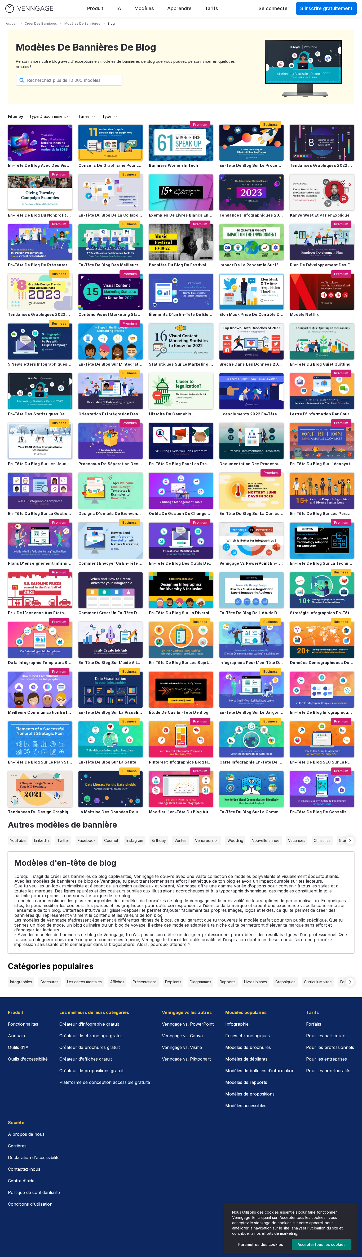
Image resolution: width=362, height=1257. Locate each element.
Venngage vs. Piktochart (186, 1059)
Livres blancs (255, 982)
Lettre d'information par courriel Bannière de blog (322, 414)
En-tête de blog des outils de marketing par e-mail (181, 563)
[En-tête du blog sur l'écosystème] (322, 441)
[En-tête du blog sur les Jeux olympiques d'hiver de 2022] (40, 441)
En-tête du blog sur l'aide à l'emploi (110, 662)
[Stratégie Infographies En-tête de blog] (322, 590)
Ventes (180, 840)
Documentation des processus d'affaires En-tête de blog (251, 463)
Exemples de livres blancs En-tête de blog (181, 215)
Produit (95, 8)
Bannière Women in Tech (173, 165)
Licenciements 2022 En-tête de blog (251, 414)
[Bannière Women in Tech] (181, 143)
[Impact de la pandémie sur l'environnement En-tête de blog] (251, 242)
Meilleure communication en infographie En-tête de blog (40, 712)
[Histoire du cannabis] (181, 391)
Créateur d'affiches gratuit (85, 1059)
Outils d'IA (18, 1047)
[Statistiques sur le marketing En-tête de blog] (181, 342)
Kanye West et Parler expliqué (320, 215)
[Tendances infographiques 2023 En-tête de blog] (251, 192)
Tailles (84, 116)
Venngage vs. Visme (182, 1047)
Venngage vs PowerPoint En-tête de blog (251, 563)
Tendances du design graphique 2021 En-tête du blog (40, 812)
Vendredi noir (207, 840)
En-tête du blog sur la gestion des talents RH (40, 513)
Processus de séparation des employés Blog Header (110, 463)
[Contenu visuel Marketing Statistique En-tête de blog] (110, 292)
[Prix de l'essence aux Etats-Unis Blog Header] (40, 590)
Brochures (50, 982)
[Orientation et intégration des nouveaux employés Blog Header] (110, 391)
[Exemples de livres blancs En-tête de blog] (181, 192)
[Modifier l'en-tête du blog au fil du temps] (181, 789)
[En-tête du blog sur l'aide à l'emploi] (110, 640)
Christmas (322, 840)
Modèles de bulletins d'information (259, 1070)
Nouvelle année (266, 840)
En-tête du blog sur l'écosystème (322, 463)
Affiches (117, 982)
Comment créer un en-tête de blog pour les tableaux (110, 612)
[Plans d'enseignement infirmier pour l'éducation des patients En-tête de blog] (40, 541)
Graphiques (285, 982)
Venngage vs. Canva (182, 1035)
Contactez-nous (24, 1169)
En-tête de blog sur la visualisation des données (110, 712)
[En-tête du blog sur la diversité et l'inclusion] (181, 590)
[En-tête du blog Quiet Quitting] (322, 342)
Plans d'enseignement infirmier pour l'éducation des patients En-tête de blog (40, 563)
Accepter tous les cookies (322, 1244)
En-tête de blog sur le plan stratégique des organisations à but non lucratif (40, 762)
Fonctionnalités (23, 1024)
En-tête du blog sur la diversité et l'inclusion (181, 612)
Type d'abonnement (47, 116)
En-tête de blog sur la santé (107, 762)
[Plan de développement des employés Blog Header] (322, 242)
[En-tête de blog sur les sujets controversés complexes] (181, 640)
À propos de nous (26, 1134)
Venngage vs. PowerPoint (188, 1024)
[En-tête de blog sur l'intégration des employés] (110, 342)
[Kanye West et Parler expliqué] (322, 192)
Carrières (17, 1145)
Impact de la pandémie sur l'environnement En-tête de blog (251, 265)
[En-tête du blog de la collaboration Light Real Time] (110, 192)
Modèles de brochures (248, 1047)
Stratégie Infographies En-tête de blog (322, 612)
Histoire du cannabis (170, 414)
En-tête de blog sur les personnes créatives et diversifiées (322, 513)
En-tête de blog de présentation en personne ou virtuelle (40, 265)
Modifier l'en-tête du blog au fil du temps (181, 812)
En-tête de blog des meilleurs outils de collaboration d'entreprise (110, 265)
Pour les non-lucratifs (328, 1070)
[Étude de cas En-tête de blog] (181, 690)
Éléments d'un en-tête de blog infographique (181, 314)
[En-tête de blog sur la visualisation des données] (110, 690)
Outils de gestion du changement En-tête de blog (181, 513)
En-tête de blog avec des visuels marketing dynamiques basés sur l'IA (40, 165)
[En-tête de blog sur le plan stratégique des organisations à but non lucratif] (40, 739)
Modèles (144, 8)
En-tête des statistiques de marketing (40, 414)
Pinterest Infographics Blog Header (181, 762)
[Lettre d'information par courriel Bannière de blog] (322, 391)
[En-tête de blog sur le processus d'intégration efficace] (251, 143)
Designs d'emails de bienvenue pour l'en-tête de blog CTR (110, 513)
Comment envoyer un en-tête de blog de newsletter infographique (110, 563)
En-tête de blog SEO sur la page (322, 762)
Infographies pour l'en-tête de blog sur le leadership (251, 662)
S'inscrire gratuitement (326, 8)
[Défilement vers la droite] (350, 841)
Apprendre (179, 8)
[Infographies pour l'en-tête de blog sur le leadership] (251, 640)
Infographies (21, 982)
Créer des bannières (41, 23)
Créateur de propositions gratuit (91, 1070)
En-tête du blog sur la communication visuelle (251, 812)
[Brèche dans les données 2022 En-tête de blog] (251, 342)
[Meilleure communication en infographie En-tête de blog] (40, 690)
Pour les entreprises (326, 1059)
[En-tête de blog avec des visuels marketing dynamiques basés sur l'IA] (40, 143)
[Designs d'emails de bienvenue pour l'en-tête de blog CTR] (110, 491)
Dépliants (173, 982)
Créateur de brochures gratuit (89, 1047)
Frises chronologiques (247, 1035)
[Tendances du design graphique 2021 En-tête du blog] (40, 789)
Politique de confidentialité (34, 1192)
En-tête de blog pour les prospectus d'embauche (181, 463)
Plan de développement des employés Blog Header (322, 265)
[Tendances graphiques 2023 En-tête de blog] (40, 292)
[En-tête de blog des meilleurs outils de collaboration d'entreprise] (110, 242)
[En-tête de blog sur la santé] (110, 739)
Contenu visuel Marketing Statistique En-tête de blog (110, 314)
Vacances (296, 840)
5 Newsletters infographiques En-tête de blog (40, 364)
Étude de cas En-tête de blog (179, 712)
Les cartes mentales (84, 982)
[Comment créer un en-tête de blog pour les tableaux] (110, 590)
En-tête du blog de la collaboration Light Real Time (110, 215)
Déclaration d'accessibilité (34, 1157)
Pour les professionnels (330, 1047)
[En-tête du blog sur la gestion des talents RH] (40, 491)
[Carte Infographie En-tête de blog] (251, 739)
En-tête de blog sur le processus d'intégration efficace (251, 165)
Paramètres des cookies (260, 1244)
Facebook (87, 840)
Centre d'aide (21, 1180)
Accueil (11, 23)
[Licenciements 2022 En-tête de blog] (251, 391)
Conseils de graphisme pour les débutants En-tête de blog (110, 165)
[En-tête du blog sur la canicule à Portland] (251, 491)
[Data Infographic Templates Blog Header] (40, 640)
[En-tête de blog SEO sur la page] (322, 739)
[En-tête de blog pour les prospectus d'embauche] (181, 441)
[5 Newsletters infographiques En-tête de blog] (40, 342)
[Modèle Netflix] (322, 292)
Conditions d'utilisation (30, 1204)
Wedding (235, 840)
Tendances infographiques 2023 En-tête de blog (251, 215)
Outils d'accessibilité (28, 1059)
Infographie (237, 1024)
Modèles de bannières (82, 23)
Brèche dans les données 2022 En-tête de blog (251, 364)
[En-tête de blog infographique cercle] (322, 690)
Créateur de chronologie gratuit (91, 1035)
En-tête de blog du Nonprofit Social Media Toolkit (40, 215)
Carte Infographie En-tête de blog (251, 762)
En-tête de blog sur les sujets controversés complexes (181, 662)
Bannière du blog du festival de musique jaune (181, 265)
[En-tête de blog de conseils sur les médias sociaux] (322, 789)
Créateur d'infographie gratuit (89, 1024)
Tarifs (211, 8)
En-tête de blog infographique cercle (322, 712)
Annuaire (17, 1035)
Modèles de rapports (246, 1082)
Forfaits (313, 1024)
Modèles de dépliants (246, 1059)
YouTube (18, 840)
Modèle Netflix (304, 314)
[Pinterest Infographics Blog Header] (181, 739)
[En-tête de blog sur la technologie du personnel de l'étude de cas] (322, 541)
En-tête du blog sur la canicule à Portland (251, 513)
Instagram (134, 840)
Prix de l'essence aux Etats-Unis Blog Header (40, 612)
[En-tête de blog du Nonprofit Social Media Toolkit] (40, 192)
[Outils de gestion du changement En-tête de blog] (181, 491)
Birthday (159, 840)
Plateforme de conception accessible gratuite (104, 1082)
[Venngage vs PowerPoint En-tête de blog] (251, 541)
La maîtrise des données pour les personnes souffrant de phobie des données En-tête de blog (110, 812)
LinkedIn (41, 840)
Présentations (145, 982)
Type (107, 116)
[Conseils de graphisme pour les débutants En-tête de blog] (110, 143)
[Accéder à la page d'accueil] (29, 8)
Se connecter (274, 8)
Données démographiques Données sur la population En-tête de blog (322, 662)
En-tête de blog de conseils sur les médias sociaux (322, 812)
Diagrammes (200, 982)
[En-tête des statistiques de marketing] (40, 391)
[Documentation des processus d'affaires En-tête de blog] (251, 441)
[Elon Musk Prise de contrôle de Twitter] (251, 292)
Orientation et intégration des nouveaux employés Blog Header (110, 414)
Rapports (228, 982)
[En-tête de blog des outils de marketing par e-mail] (181, 541)
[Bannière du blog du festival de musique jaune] (181, 242)
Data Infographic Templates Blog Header (40, 662)
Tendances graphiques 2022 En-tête (322, 165)
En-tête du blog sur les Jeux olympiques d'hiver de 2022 (40, 463)
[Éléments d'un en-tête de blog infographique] (181, 292)
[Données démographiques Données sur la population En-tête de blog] (322, 640)
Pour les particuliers (326, 1035)
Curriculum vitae (318, 982)
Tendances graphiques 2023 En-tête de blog (40, 314)
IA (119, 8)
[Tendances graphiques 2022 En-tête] (322, 143)
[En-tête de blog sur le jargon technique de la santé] (251, 690)
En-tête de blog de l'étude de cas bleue (251, 612)
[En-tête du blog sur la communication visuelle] (251, 789)
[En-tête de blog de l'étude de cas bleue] (251, 590)
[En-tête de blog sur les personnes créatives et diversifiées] (322, 491)
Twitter (63, 840)
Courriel (111, 840)
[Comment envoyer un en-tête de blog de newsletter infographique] (110, 541)
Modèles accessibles (245, 1105)
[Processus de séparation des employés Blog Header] (110, 441)
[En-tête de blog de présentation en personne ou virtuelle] (40, 242)
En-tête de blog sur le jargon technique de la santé (251, 712)
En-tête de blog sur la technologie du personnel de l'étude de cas (322, 563)
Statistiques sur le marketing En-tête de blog (181, 364)
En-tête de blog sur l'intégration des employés (110, 364)
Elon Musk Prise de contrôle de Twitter (251, 314)
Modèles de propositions (250, 1094)
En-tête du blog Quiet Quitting (320, 364)
